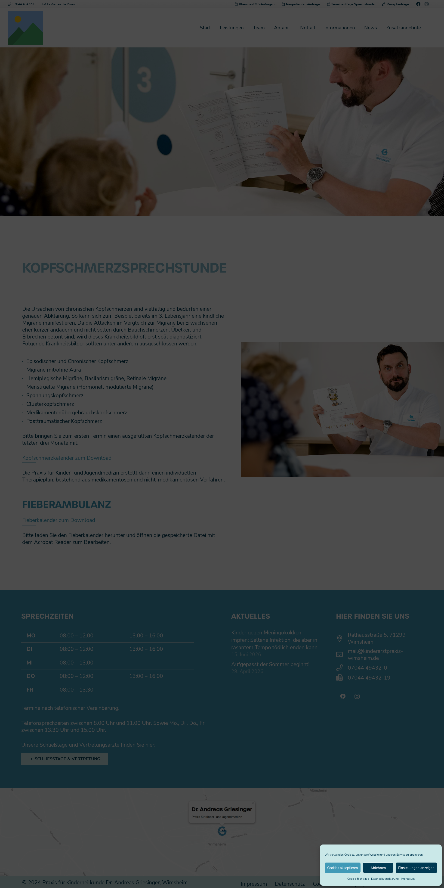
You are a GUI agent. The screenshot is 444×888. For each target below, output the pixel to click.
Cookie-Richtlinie (358, 879)
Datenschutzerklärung (385, 879)
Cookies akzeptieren (342, 868)
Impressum (408, 879)
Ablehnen (378, 868)
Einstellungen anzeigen (416, 868)
